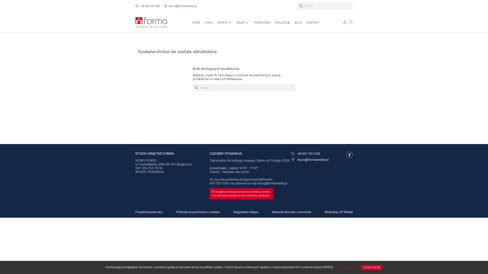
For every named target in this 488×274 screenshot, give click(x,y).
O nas (209, 22)
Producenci (262, 22)
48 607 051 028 (150, 6)
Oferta (224, 22)
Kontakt (313, 22)
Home (196, 22)
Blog (298, 22)
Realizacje (282, 22)
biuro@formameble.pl (182, 6)
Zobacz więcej (347, 267)
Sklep (243, 22)
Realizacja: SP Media (339, 212)
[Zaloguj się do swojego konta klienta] (345, 22)
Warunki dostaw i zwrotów (291, 212)
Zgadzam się (371, 267)
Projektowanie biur (149, 212)
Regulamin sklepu (246, 212)
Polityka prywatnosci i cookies (198, 212)
